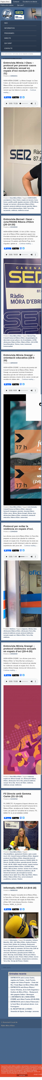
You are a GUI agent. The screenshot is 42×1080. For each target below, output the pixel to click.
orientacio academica (23, 871)
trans (22, 344)
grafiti (15, 202)
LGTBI (32, 202)
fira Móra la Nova (14, 862)
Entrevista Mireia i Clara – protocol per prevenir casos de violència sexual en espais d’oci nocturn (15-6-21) (19, 68)
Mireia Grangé (22, 513)
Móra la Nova (12, 868)
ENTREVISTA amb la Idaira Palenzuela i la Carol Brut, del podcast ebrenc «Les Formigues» (25, 1004)
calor (5, 946)
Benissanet (31, 944)
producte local (8, 875)
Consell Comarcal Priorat (16, 946)
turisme (14, 879)
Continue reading (26, 243)
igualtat (20, 202)
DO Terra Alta (28, 948)
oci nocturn (13, 204)
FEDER (11, 860)
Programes (9, 33)
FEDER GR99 (30, 860)
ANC (11, 942)
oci (22, 778)
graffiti (10, 202)
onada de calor (13, 957)
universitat (24, 517)
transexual (28, 344)
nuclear (20, 868)
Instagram (13, 511)
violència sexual (23, 210)
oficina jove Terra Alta (28, 631)
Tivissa (17, 344)
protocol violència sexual (18, 206)
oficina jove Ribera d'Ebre (25, 204)
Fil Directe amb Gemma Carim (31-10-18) (17, 795)
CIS (9, 856)
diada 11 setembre (17, 948)
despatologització (31, 338)
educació (28, 509)
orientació (24, 515)
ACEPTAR (22, 1075)
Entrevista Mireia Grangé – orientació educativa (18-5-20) (19, 358)
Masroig (10, 955)
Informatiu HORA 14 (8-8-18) (19, 887)
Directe (7, 38)
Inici (6, 23)
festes (5, 202)
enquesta (24, 629)
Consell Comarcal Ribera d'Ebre (14, 338)
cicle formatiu (32, 507)
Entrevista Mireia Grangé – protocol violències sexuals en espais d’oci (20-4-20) (19, 649)
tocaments (7, 210)
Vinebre (19, 879)
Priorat (21, 957)
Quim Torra (17, 875)
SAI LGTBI (34, 342)
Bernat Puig (31, 336)
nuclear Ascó (28, 868)
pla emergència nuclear (24, 873)
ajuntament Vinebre (21, 854)
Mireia (15, 513)
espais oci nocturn (27, 200)
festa (36, 200)
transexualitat (8, 346)
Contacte (16, 2)
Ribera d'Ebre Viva (14, 877)
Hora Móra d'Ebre (15, 198)
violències (18, 785)
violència (14, 210)
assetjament (7, 200)
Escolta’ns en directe (30, 2)
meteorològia (18, 955)
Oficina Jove (32, 513)
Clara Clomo (16, 200)
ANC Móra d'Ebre (19, 942)
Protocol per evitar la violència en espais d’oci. (18, 527)
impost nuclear (22, 864)
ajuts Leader (32, 854)
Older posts (6, 967)
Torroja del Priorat (17, 961)
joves (10, 513)
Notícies (12, 629)
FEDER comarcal (20, 860)
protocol (6, 206)
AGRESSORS (32, 198)
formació (6, 511)
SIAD (25, 208)
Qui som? (20, 5)
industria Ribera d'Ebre (16, 866)
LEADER (27, 866)
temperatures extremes (30, 959)
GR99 (15, 864)
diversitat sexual (9, 340)
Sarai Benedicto (8, 344)
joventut (26, 202)
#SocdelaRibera (8, 854)
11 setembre (28, 940)
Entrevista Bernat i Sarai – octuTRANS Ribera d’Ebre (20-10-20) (18, 222)
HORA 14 (31, 952)
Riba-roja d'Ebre (27, 875)
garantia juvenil (26, 862)
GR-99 (10, 864)
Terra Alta (30, 208)
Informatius (9, 28)
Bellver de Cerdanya (19, 944)
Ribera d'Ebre (25, 342)
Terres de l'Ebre (21, 783)
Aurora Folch (7, 944)
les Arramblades (26, 340)
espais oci (6, 778)
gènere (17, 340)
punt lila (29, 206)
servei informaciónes (15, 208)
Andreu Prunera (31, 942)
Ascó (5, 856)
